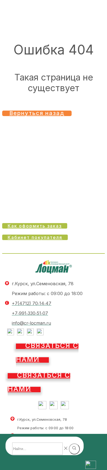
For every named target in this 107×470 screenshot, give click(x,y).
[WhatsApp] (40, 333)
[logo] (53, 272)
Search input (46, 439)
